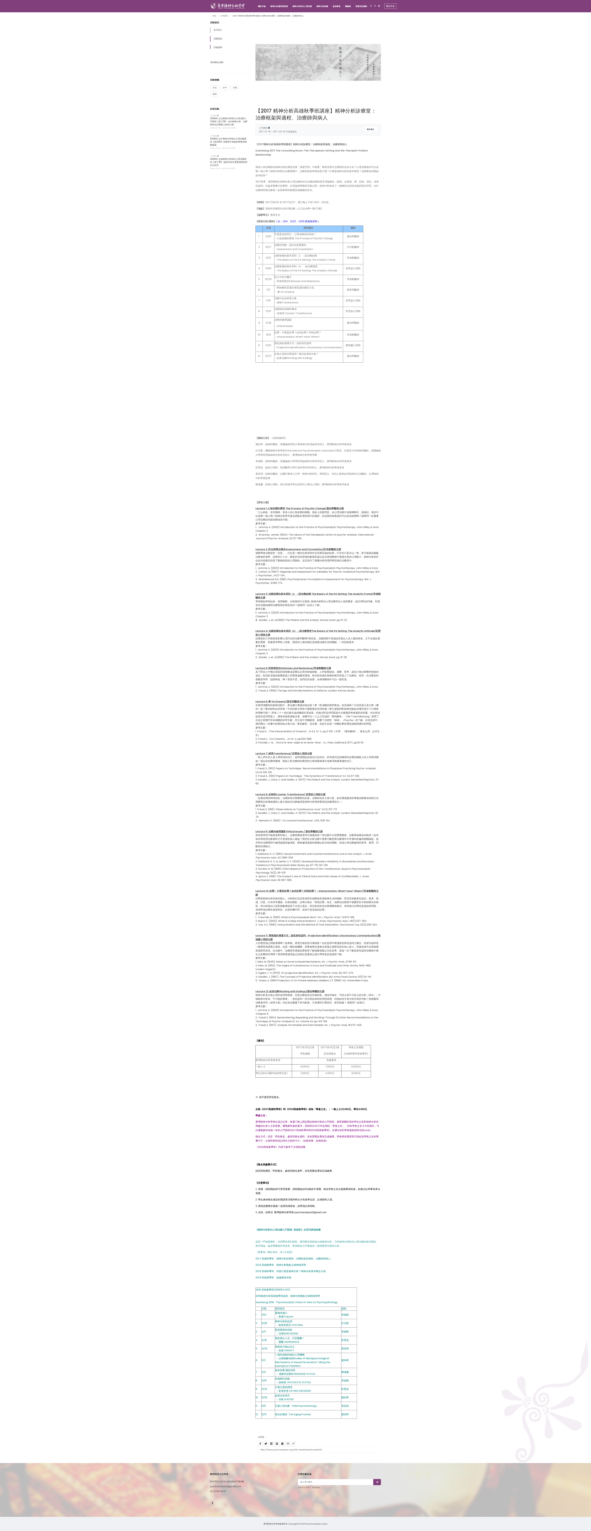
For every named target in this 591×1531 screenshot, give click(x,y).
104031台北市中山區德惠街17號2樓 (227, 1481)
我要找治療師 (361, 6)
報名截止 (371, 129)
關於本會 (262, 6)
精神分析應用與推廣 (279, 6)
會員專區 (336, 6)
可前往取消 (316, 1487)
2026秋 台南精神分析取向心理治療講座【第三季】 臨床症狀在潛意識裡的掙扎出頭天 (228, 162)
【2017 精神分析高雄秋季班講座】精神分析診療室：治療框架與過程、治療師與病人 (268, 15)
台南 (235, 87)
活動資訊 (218, 38)
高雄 (215, 94)
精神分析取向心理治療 (302, 6)
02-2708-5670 (218, 1491)
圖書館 (348, 6)
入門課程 (224, 15)
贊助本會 (390, 6)
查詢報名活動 (216, 62)
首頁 (214, 15)
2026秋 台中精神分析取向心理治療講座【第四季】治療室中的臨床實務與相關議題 (228, 141)
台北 (215, 87)
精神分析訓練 (322, 6)
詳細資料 (218, 47)
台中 (225, 87)
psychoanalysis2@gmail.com (225, 1486)
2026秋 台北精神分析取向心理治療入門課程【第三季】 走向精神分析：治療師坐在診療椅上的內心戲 (228, 121)
